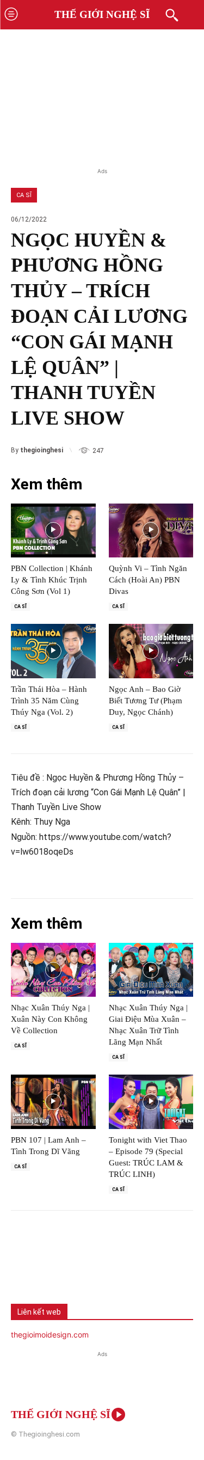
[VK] (99, 1266)
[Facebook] (27, 1266)
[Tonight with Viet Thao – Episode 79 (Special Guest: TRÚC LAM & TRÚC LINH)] (151, 1102)
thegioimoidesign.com (50, 1334)
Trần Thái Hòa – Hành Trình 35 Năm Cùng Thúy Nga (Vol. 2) (49, 700)
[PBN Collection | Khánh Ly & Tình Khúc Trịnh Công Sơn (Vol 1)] (53, 531)
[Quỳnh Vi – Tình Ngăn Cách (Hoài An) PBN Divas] (151, 531)
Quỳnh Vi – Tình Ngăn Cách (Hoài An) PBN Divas (148, 580)
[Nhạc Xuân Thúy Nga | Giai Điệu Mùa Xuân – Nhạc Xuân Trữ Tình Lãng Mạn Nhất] (151, 970)
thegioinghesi (41, 450)
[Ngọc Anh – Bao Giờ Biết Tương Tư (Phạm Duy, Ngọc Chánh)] (151, 651)
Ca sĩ (24, 195)
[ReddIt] (135, 1266)
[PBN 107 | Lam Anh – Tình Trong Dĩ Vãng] (53, 1102)
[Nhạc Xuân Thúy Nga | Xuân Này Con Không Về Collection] (53, 970)
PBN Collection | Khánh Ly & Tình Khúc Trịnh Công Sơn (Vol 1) (51, 580)
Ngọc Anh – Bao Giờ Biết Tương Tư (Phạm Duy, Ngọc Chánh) (145, 700)
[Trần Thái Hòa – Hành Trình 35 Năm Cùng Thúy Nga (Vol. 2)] (53, 651)
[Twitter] (63, 1266)
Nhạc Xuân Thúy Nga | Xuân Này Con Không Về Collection (50, 1019)
